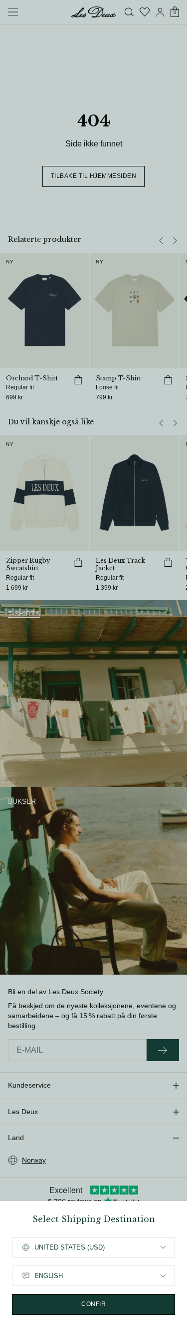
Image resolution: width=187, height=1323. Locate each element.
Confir (93, 1304)
